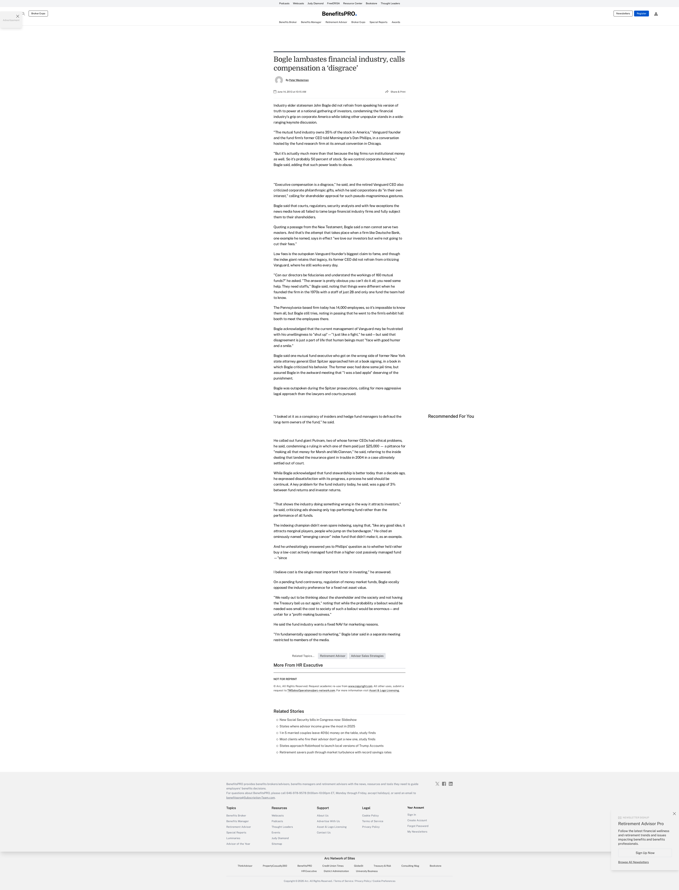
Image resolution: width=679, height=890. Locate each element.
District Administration (336, 871)
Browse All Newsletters (633, 862)
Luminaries (233, 838)
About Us (323, 815)
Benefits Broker (236, 815)
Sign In (411, 814)
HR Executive (309, 871)
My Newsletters (417, 831)
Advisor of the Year (238, 843)
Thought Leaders (390, 3)
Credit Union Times (333, 865)
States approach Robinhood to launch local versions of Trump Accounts (332, 746)
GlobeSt (358, 865)
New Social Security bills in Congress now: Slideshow (318, 720)
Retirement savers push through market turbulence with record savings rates (335, 752)
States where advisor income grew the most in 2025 (317, 726)
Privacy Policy (371, 826)
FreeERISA (333, 3)
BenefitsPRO (304, 865)
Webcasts (298, 3)
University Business (367, 871)
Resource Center (352, 3)
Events (276, 832)
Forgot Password (417, 825)
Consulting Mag (410, 865)
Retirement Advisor (238, 826)
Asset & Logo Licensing (332, 826)
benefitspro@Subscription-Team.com (250, 797)
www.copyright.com (360, 686)
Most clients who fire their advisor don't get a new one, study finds (327, 739)
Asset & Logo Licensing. (384, 690)
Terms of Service (372, 821)
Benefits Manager (237, 821)
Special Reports (236, 832)
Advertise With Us (328, 821)
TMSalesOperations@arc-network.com (311, 690)
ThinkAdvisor (245, 865)
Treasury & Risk (382, 865)
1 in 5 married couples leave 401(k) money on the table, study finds (328, 733)
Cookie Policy (370, 815)
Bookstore (371, 3)
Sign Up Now (645, 853)
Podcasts (284, 3)
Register (641, 13)
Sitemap (277, 843)
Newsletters (623, 13)
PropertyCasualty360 (275, 865)
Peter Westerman (299, 80)
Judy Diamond (315, 3)
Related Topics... (303, 656)
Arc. (306, 881)
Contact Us (324, 832)
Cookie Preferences (384, 881)
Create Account (417, 820)
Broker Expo (38, 13)
